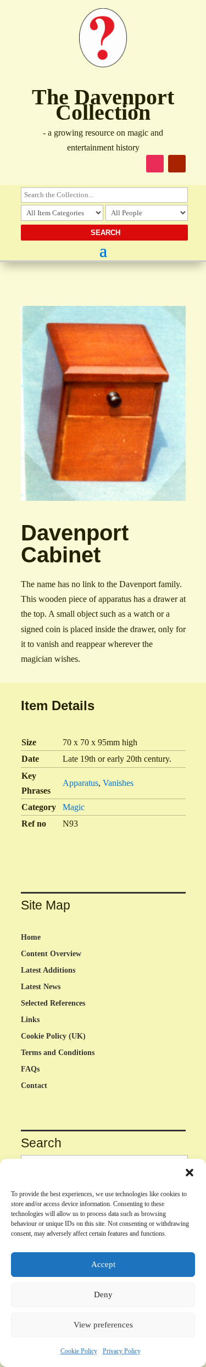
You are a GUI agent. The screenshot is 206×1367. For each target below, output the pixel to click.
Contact (34, 1086)
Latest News (40, 987)
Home (31, 937)
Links (30, 1020)
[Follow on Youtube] (177, 163)
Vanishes (118, 783)
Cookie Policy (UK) (53, 1036)
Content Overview (51, 954)
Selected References (53, 1003)
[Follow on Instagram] (155, 163)
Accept (103, 1264)
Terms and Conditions (57, 1053)
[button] (189, 1172)
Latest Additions (48, 970)
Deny (103, 1294)
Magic (74, 807)
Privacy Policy (122, 1351)
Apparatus (80, 783)
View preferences (103, 1324)
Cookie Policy (78, 1351)
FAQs (30, 1069)
